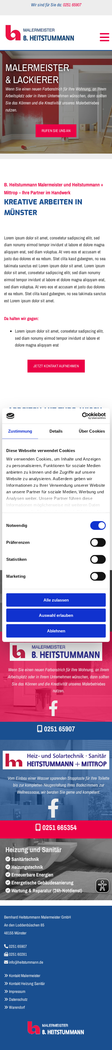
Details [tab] (56, 431)
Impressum (17, 991)
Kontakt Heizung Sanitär (27, 983)
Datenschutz (18, 999)
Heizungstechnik (27, 867)
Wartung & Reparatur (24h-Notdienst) (46, 890)
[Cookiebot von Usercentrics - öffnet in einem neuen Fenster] (82, 416)
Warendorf (14, 1007)
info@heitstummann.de (26, 962)
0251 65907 (59, 729)
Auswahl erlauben (56, 615)
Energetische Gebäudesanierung (42, 882)
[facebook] (53, 708)
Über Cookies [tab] (92, 431)
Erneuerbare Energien (32, 874)
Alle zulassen (56, 599)
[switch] (98, 542)
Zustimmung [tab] (20, 431)
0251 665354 (59, 827)
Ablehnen (56, 630)
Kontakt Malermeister (24, 975)
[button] (94, 34)
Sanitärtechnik (25, 859)
